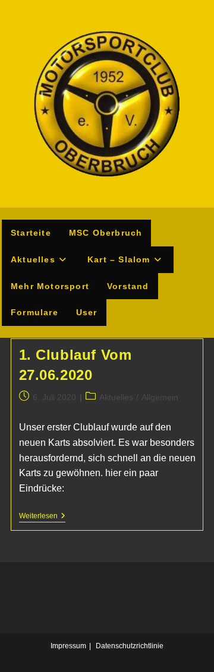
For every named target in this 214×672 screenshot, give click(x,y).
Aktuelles (116, 397)
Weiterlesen (42, 517)
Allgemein (159, 397)
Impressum (68, 646)
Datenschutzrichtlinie (129, 646)
